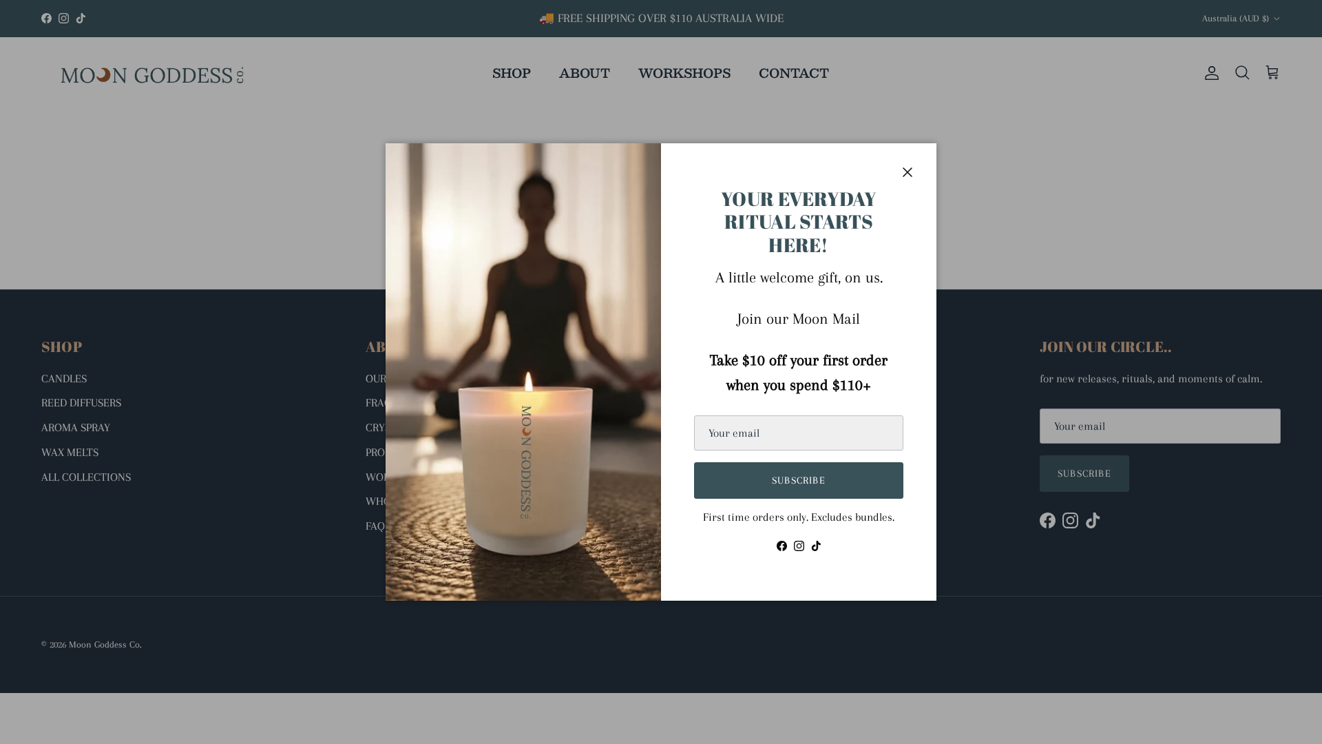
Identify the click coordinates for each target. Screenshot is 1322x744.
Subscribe (799, 480)
